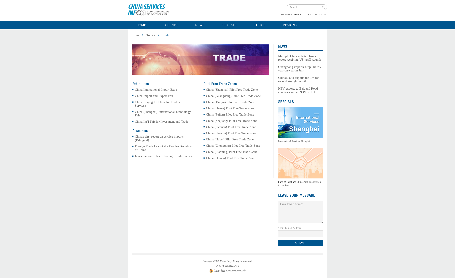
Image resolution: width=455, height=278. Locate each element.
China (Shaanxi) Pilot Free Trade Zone (231, 133)
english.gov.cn (317, 14)
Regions (290, 25)
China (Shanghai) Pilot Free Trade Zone (232, 89)
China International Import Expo (156, 89)
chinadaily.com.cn (290, 14)
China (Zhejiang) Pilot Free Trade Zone (231, 120)
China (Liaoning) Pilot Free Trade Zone (231, 152)
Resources (140, 131)
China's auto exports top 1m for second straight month (298, 79)
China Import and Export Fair (154, 96)
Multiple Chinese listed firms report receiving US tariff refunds (299, 57)
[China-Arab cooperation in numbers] (300, 162)
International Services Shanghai (294, 141)
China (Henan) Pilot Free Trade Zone (230, 108)
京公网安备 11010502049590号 (230, 270)
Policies (171, 25)
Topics (259, 25)
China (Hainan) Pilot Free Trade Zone (230, 158)
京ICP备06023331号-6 (227, 265)
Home (141, 25)
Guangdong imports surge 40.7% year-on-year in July (299, 68)
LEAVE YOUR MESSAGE (296, 195)
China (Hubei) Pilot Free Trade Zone (230, 139)
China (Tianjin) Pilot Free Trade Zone (230, 102)
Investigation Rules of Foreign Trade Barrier (163, 156)
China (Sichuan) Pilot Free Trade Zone (231, 127)
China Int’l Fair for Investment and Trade (161, 121)
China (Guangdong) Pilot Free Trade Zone (233, 96)
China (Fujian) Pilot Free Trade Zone (230, 114)
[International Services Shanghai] (300, 122)
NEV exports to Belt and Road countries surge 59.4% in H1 (298, 90)
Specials (229, 25)
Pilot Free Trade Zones (220, 84)
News (199, 25)
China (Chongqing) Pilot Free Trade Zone (233, 145)
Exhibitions (140, 84)
